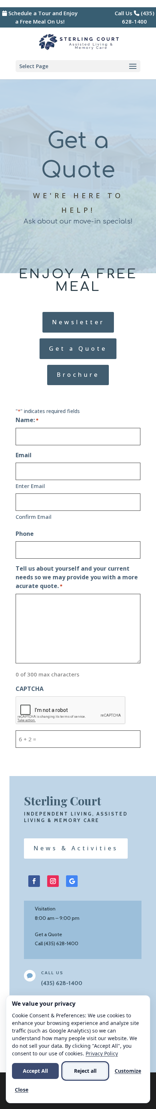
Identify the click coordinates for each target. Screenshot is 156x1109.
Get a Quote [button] (78, 349)
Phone (25, 534)
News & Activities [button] (75, 848)
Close (21, 1089)
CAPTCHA (30, 689)
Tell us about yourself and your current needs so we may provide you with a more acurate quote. (77, 577)
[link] (78, 41)
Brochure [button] (78, 375)
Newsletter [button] (78, 322)
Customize (128, 1070)
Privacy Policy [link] (102, 1053)
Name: (27, 420)
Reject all (85, 1070)
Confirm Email (34, 516)
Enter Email (30, 485)
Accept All (35, 1070)
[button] (78, 66)
